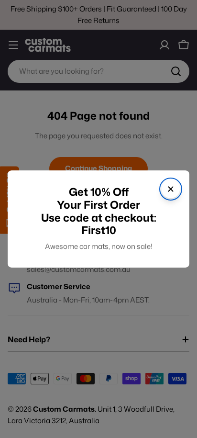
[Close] (171, 189)
